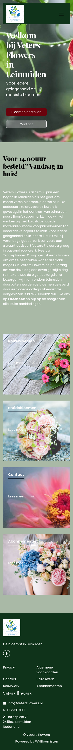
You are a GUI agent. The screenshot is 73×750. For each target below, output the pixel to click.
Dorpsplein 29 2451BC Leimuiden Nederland (17, 722)
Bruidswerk (45, 679)
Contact (26, 124)
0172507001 (15, 710)
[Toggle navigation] (61, 14)
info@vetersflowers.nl (25, 703)
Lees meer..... (18, 563)
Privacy (9, 667)
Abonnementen (49, 686)
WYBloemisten (46, 741)
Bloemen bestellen (26, 112)
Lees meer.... (18, 363)
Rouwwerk (11, 686)
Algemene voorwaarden (47, 670)
